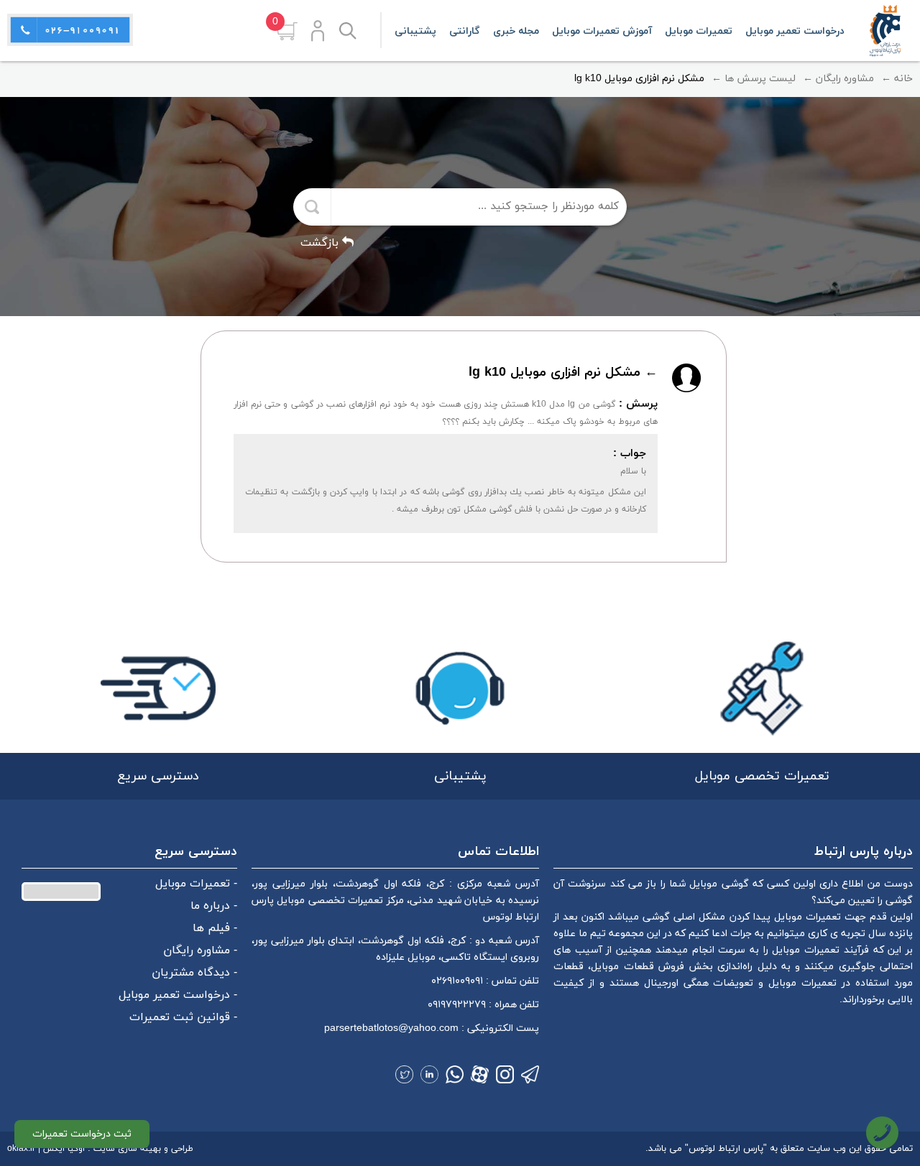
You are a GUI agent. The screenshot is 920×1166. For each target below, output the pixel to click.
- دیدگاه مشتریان (194, 973)
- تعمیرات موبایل (196, 884)
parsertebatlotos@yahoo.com (391, 1028)
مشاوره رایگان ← (838, 78)
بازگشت (321, 243)
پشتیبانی (415, 31)
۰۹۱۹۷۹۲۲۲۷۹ (457, 1005)
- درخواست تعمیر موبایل (178, 995)
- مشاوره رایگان (200, 950)
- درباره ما (213, 906)
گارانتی (464, 31)
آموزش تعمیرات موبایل (602, 31)
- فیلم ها (215, 928)
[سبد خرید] (287, 31)
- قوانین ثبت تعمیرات (183, 1017)
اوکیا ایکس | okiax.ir (46, 1149)
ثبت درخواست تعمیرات (82, 1134)
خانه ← (897, 78)
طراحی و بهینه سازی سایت (143, 1149)
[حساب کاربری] (317, 30)
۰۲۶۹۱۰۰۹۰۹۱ (457, 981)
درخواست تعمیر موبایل (795, 31)
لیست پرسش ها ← (754, 78)
